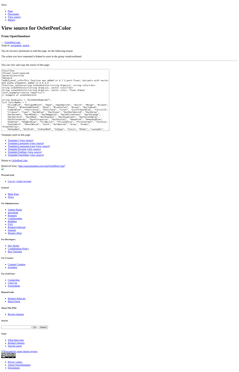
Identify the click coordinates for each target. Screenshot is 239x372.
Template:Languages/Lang (21, 146)
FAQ (10, 224)
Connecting (14, 280)
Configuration (15, 218)
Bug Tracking (15, 251)
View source (14, 17)
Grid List (12, 283)
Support (12, 230)
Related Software (17, 227)
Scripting (12, 267)
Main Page (13, 194)
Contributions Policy (18, 248)
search (26, 45)
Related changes (16, 343)
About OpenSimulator (19, 365)
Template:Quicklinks (18, 155)
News (11, 197)
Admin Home (15, 209)
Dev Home (13, 245)
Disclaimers (14, 367)
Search (4, 320)
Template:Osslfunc (17, 152)
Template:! (13, 140)
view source (26, 140)
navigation (16, 45)
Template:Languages (18, 143)
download (13, 212)
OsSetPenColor (12, 42)
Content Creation (16, 264)
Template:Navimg (17, 149)
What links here (16, 340)
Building (12, 221)
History (11, 20)
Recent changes (16, 314)
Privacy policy (15, 362)
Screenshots (14, 285)
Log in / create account (19, 181)
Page (10, 11)
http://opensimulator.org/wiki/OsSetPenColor (42, 166)
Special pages (15, 346)
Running (12, 215)
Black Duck (14, 301)
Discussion (13, 14)
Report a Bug (15, 233)
